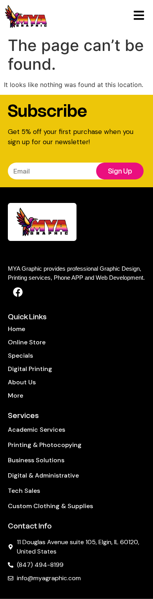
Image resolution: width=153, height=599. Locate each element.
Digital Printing (30, 369)
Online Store (27, 342)
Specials (20, 355)
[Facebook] (17, 292)
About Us (22, 382)
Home (16, 329)
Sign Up (120, 171)
